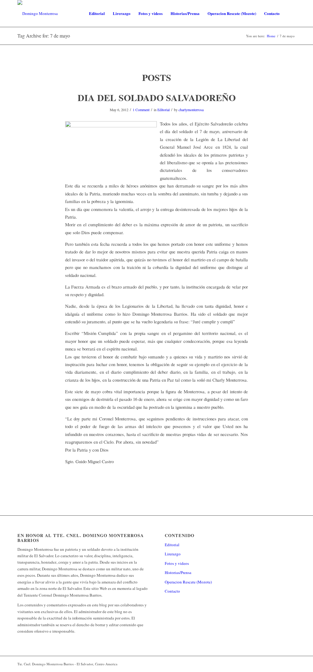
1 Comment (141, 109)
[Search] (290, 13)
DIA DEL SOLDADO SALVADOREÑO (157, 97)
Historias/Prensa (178, 572)
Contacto (172, 591)
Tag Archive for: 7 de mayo (43, 35)
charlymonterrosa (191, 109)
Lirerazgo (173, 554)
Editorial (163, 109)
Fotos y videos (177, 563)
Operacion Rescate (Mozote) (188, 582)
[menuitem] (97, 13)
